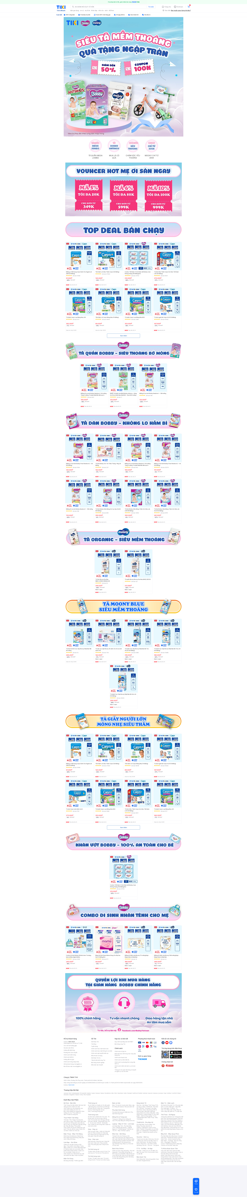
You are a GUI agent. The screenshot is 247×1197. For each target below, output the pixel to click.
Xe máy (142, 1152)
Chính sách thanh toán (121, 1057)
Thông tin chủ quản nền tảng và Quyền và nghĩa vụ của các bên (125, 1070)
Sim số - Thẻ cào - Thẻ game (151, 1145)
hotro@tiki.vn (78, 1064)
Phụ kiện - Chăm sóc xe (143, 1150)
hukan (77, 1094)
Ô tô (146, 1152)
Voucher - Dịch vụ (143, 1137)
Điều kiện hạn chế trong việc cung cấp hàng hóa (125, 1054)
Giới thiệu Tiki (95, 1041)
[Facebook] (163, 1042)
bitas (179, 1093)
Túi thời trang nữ (93, 1149)
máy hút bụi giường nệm (171, 1157)
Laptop (128, 1130)
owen (93, 1093)
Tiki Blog (93, 1044)
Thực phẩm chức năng (73, 1146)
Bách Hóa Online (118, 1148)
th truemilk (83, 1093)
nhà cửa (101, 10)
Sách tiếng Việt (141, 1159)
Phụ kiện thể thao (172, 1120)
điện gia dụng (74, 10)
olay (165, 1093)
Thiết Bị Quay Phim (170, 1143)
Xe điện (153, 1150)
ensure (98, 1093)
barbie (89, 1093)
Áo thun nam (91, 1116)
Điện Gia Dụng (68, 1158)
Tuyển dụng (94, 1046)
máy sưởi (163, 1150)
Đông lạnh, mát (75, 1123)
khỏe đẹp (94, 10)
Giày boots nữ (94, 1134)
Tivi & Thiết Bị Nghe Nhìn (146, 1116)
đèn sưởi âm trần (168, 1161)
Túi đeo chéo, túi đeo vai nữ (95, 1151)
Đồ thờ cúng (118, 1143)
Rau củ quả (70, 1121)
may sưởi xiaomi (169, 1155)
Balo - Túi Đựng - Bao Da (171, 1140)
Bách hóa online (144, 1113)
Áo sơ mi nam (99, 1118)
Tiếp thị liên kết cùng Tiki (98, 1060)
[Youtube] (166, 1042)
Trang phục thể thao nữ (167, 1116)
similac (169, 1093)
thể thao (111, 10)
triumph (130, 1093)
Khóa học (151, 1139)
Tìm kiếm (151, 7)
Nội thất (120, 1139)
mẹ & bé (87, 10)
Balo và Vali (116, 1103)
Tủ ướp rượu (178, 1111)
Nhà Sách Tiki (141, 1157)
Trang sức (115, 1119)
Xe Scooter (151, 1152)
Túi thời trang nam (94, 1156)
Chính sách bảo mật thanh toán (99, 1048)
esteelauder (75, 1093)
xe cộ (82, 10)
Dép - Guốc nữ (100, 1131)
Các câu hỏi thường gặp (70, 1045)
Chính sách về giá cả (120, 1051)
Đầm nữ (94, 1105)
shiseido (66, 1094)
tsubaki (89, 1094)
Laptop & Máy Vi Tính (150, 1114)
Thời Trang (151, 1105)
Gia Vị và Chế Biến (120, 1153)
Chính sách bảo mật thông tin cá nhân (101, 1051)
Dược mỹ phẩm (79, 1155)
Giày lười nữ (102, 1134)
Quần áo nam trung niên (98, 1124)
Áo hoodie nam (95, 1120)
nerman (145, 1093)
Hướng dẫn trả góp (69, 1059)
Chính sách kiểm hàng (70, 1055)
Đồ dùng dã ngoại (172, 1118)
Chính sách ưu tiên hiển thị (122, 1060)
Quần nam (99, 1116)
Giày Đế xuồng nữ (99, 1136)
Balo (113, 1105)
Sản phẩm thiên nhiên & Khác (73, 1149)
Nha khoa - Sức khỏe (147, 1143)
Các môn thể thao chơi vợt (172, 1125)
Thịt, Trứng (72, 1120)
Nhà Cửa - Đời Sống (119, 1134)
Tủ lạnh (166, 1106)
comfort (174, 1093)
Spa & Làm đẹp (148, 1140)
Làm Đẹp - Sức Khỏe (70, 1142)
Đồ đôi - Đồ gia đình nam (100, 1121)
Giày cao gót (91, 1131)
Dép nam (96, 1143)
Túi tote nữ (98, 1153)
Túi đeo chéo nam (98, 1158)
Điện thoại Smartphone (70, 1136)
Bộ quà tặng (120, 1158)
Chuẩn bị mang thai (72, 1114)
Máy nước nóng (171, 1110)
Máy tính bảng (71, 1139)
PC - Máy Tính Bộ (120, 1130)
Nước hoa (70, 1153)
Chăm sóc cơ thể (72, 1147)
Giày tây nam (100, 1141)
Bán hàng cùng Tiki (120, 1044)
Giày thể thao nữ (174, 1127)
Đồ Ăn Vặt (118, 1155)
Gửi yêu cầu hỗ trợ (69, 1048)
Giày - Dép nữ (92, 1129)
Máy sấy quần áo (169, 1111)
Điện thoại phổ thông (72, 1137)
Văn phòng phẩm (150, 1159)
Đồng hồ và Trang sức (119, 1117)
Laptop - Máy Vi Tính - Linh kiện (123, 1124)
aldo (125, 1093)
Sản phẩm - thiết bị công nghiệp (148, 1115)
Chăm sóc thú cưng (117, 1150)
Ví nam (90, 1158)
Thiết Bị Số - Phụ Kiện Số (145, 1122)
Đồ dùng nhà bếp (68, 1160)
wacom (150, 1093)
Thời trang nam (93, 1114)
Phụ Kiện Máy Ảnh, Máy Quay (169, 1136)
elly (112, 1093)
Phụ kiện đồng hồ (120, 1120)
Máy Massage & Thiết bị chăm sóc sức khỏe (75, 1148)
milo (115, 1093)
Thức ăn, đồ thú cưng (72, 1129)
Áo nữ (89, 1105)
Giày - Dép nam (93, 1139)
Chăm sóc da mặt (69, 1144)
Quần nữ (99, 1105)
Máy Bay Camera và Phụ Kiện (171, 1144)
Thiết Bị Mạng (122, 1129)
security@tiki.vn (77, 1066)
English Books (146, 1160)
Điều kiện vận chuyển (97, 1065)
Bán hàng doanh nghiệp (97, 1062)
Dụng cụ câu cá (169, 1123)
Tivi (165, 1110)
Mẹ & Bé (147, 1111)
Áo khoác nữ (101, 1106)
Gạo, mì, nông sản (73, 1124)
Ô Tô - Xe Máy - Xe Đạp (144, 1148)
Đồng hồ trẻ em (130, 1120)
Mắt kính (127, 1112)
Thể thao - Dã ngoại (144, 1108)
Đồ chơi (81, 1105)
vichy (81, 1094)
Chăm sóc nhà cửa (74, 1130)
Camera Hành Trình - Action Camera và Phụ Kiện (171, 1139)
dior (70, 1093)
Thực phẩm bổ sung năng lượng (172, 1128)
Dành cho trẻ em (72, 1127)
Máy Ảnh (175, 1145)
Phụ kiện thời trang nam (122, 1112)
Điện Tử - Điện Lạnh (167, 1103)
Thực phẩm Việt (78, 1121)
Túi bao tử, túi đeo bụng (102, 1160)
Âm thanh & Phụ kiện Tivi (168, 1105)
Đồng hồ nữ (122, 1119)
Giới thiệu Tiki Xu (95, 1058)
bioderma (107, 1093)
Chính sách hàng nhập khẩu (71, 1061)
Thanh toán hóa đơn (142, 1139)
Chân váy (99, 1108)
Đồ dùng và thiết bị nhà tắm (123, 1140)
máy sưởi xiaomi (173, 1157)
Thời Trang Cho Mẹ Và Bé (71, 1105)
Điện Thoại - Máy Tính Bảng (73, 1134)
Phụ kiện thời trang (118, 1110)
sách (106, 10)
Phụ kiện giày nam (96, 1144)
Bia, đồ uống (69, 1126)
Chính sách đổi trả (69, 1057)
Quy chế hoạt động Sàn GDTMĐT (124, 1041)
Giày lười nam (91, 1141)
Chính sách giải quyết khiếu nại (99, 1053)
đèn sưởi (169, 1150)
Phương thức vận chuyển (70, 1052)
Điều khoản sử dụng (96, 1055)
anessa (155, 1093)
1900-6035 (71, 1041)
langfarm (72, 1094)
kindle (140, 1093)
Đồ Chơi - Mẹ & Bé (70, 1103)
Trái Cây (66, 1120)
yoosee (160, 1093)
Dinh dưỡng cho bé (72, 1110)
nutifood (135, 1093)
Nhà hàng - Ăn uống (145, 1142)
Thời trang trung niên (97, 1111)
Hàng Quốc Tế (141, 1103)
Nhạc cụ (125, 1143)
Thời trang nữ (92, 1103)
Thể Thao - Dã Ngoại (168, 1114)
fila (85, 1094)
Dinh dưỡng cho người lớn (74, 1111)
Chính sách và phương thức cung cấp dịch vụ (125, 1062)
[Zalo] (170, 1042)
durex (102, 1093)
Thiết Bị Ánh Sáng (172, 1137)
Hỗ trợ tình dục (78, 1153)
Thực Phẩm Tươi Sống (71, 1118)
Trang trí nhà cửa (117, 1136)
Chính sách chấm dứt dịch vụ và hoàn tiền (125, 1066)
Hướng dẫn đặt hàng (69, 1050)
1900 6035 (71, 1085)
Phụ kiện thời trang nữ (118, 1112)
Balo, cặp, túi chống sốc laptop (123, 1105)
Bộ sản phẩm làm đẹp (74, 1154)
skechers (120, 1093)
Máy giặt (166, 1108)
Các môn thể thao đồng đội (172, 1124)
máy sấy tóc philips (172, 1152)
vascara (66, 1093)
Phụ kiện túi (105, 1153)
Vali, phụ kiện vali (129, 1106)
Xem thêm (123, 336)
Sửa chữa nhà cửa (120, 1137)
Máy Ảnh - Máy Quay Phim (170, 1134)
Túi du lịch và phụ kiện (122, 1105)
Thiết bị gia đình (78, 1160)
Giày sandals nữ (97, 1133)
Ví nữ (105, 1151)
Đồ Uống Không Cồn (122, 1157)
